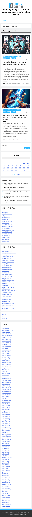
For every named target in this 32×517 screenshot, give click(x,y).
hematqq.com (6, 237)
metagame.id (5, 475)
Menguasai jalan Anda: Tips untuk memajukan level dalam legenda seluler (15, 117)
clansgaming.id (6, 427)
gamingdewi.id (6, 332)
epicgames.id (5, 454)
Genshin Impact (11, 56)
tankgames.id (6, 455)
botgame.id (5, 473)
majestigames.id (6, 362)
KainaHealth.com (6, 296)
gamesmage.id (6, 441)
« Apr (13, 174)
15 (16, 165)
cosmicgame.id (6, 412)
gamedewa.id (6, 371)
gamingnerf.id (6, 421)
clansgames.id (6, 445)
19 (4, 168)
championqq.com (7, 233)
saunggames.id (6, 359)
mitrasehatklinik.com (8, 287)
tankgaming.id (6, 488)
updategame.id (6, 414)
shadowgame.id (6, 378)
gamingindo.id (6, 499)
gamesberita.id (6, 394)
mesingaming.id (6, 502)
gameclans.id (5, 463)
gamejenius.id (6, 373)
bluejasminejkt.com (7, 269)
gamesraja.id (5, 348)
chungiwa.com (6, 281)
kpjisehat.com (6, 285)
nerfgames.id (5, 446)
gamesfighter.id (6, 439)
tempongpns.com (7, 255)
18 (28, 165)
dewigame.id (5, 375)
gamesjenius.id (6, 353)
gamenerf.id (5, 461)
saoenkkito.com (6, 258)
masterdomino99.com (8, 230)
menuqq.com (5, 241)
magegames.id (6, 452)
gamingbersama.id (7, 335)
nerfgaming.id (6, 432)
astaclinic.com (6, 301)
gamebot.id (5, 468)
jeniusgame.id (6, 420)
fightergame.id (6, 477)
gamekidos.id (6, 491)
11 (28, 163)
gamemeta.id (5, 464)
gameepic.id (5, 472)
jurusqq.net (5, 219)
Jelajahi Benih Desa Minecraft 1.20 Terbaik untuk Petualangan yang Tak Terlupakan (14, 188)
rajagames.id (5, 368)
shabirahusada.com (7, 298)
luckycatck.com (6, 264)
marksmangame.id (7, 484)
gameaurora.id (6, 402)
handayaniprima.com (8, 260)
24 (24, 168)
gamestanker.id (6, 490)
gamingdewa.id (6, 333)
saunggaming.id (6, 342)
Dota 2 (4, 56)
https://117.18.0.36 (7, 214)
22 (16, 168)
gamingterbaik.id (6, 339)
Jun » (18, 174)
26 (4, 170)
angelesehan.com (7, 267)
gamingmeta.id (6, 430)
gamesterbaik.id (6, 355)
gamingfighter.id (6, 436)
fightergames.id (6, 450)
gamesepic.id (5, 443)
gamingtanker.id (6, 434)
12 (4, 165)
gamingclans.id (6, 425)
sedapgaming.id (6, 350)
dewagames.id (6, 357)
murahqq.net (5, 223)
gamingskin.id (6, 423)
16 (20, 165)
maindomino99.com (7, 226)
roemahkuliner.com (7, 256)
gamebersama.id (6, 364)
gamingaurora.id (6, 380)
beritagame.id (6, 416)
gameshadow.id (6, 366)
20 (8, 168)
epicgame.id (5, 479)
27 (8, 170)
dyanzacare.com (6, 307)
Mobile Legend (6, 58)
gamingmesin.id (6, 493)
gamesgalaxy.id (6, 389)
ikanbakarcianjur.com (8, 283)
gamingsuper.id (6, 504)
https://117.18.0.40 (7, 235)
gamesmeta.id (6, 438)
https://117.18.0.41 (7, 225)
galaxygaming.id (6, 385)
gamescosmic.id (6, 393)
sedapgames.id (6, 360)
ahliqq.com (5, 216)
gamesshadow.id (6, 346)
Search (4, 145)
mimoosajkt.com (6, 278)
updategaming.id (6, 391)
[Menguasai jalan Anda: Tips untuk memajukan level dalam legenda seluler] (16, 98)
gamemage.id (6, 470)
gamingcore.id (6, 497)
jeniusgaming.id (6, 341)
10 (24, 163)
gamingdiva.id (6, 500)
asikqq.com (5, 212)
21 (12, 168)
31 (24, 170)
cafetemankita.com (7, 274)
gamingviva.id (6, 506)
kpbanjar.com (6, 289)
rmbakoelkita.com (7, 265)
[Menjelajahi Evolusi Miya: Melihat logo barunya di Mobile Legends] (16, 44)
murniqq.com (5, 239)
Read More (5, 83)
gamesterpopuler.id (7, 330)
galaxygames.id (6, 398)
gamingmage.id (6, 429)
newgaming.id (6, 384)
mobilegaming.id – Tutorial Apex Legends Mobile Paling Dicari (16, 12)
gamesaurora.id (6, 387)
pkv (3, 316)
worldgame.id (6, 418)
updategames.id (6, 400)
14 (12, 165)
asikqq (4, 314)
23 (20, 168)
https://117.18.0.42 (7, 221)
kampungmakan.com (8, 262)
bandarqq (4, 318)
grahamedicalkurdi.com (8, 305)
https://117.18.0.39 (7, 217)
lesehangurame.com (7, 251)
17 (24, 165)
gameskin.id (5, 459)
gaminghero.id (6, 495)
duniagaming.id (6, 337)
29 (16, 170)
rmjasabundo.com (7, 276)
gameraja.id (5, 369)
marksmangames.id (7, 457)
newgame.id (5, 411)
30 (20, 170)
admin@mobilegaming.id (15, 83)
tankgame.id (5, 486)
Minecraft (18, 56)
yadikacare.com (6, 299)
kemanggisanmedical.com (9, 290)
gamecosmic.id (6, 403)
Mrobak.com (5, 271)
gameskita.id (5, 328)
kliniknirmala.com (7, 292)
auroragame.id (6, 409)
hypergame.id (6, 482)
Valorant (13, 58)
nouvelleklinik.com (7, 294)
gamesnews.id (6, 396)
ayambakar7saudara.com (9, 253)
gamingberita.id (6, 382)
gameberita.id (6, 407)
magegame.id (6, 481)
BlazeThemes (23, 514)
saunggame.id (6, 377)
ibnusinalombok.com (8, 303)
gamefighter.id (6, 466)
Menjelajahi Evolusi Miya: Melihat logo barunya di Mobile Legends (14, 63)
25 (28, 168)
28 (12, 170)
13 (8, 165)
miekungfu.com (6, 272)
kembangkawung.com (8, 280)
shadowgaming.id (7, 344)
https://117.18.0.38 (7, 228)
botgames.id (5, 448)
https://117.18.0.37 (7, 232)
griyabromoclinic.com (8, 308)
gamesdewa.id (6, 351)
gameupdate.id (6, 405)
